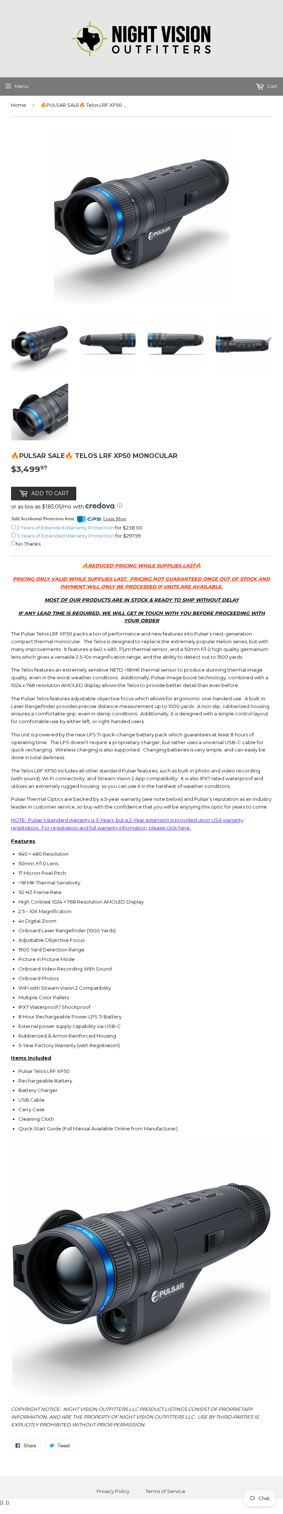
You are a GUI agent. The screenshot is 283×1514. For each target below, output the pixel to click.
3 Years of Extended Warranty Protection (66, 536)
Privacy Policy (113, 1491)
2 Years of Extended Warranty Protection (66, 528)
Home (18, 105)
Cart (271, 86)
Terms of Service (165, 1491)
